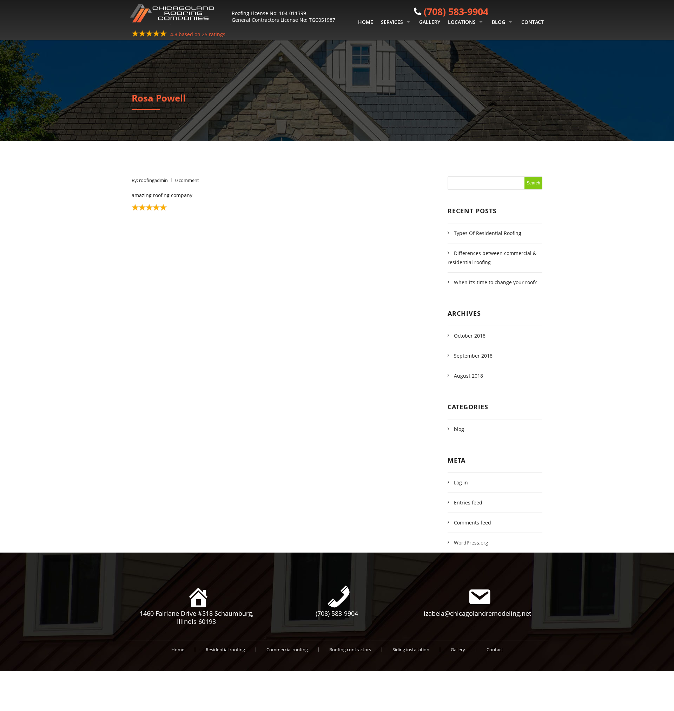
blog (459, 429)
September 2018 (473, 355)
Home (365, 22)
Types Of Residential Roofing (487, 233)
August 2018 (468, 375)
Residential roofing (225, 649)
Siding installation (410, 649)
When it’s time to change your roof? (495, 282)
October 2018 (469, 335)
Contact (532, 22)
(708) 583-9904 (456, 11)
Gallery (429, 22)
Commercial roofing (287, 649)
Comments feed (472, 522)
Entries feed (468, 502)
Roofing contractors (350, 649)
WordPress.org (471, 542)
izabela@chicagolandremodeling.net (477, 613)
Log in (461, 482)
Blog (498, 22)
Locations (462, 22)
